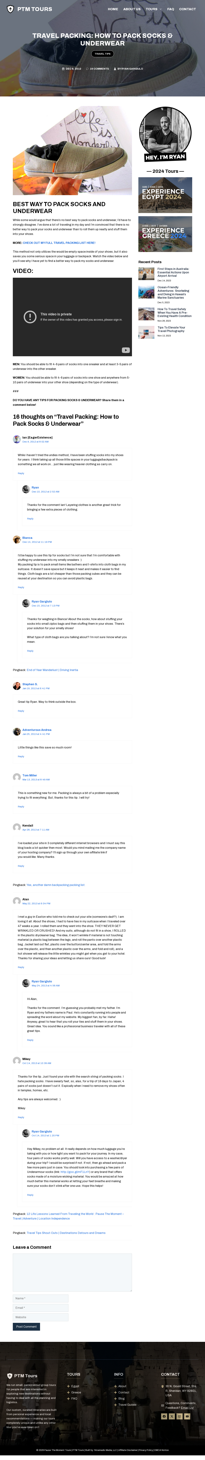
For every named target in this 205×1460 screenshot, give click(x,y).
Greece (76, 1392)
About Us (132, 9)
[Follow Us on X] (172, 1416)
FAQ (170, 9)
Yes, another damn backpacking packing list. (56, 885)
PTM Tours (34, 9)
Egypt (75, 1386)
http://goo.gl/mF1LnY (75, 1172)
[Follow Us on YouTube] (187, 1416)
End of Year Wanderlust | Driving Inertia (52, 670)
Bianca (27, 537)
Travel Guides (127, 1404)
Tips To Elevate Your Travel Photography (171, 329)
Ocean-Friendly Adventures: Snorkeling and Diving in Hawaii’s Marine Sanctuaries (173, 292)
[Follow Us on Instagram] (179, 1416)
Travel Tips (103, 54)
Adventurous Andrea (37, 730)
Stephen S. (30, 684)
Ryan (35, 487)
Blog (121, 1398)
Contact (187, 9)
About (122, 1386)
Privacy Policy (146, 1450)
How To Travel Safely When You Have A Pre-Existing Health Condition (175, 313)
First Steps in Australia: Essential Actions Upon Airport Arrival (173, 272)
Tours (151, 9)
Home (113, 9)
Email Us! (187, 1407)
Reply (21, 473)
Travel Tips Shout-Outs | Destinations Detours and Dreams (66, 1233)
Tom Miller (29, 775)
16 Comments (99, 68)
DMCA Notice (161, 1450)
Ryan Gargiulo (132, 68)
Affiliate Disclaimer (127, 1450)
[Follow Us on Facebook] (164, 1416)
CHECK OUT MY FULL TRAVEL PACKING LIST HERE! (59, 242)
